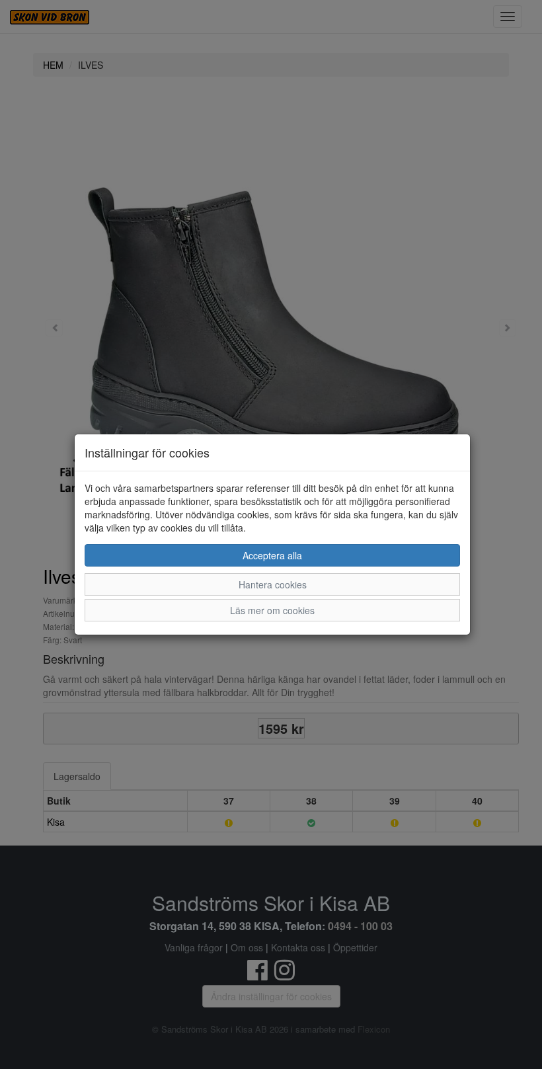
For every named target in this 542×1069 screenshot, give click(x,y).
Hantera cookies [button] (273, 584)
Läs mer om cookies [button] (272, 610)
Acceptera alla (272, 555)
